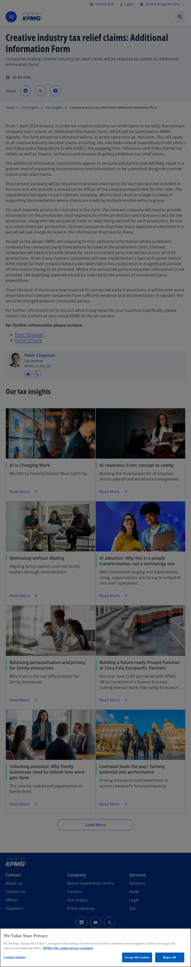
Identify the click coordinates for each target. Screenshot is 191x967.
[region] (95, 947)
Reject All (169, 957)
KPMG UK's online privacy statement (68, 948)
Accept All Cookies (137, 957)
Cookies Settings (15, 957)
